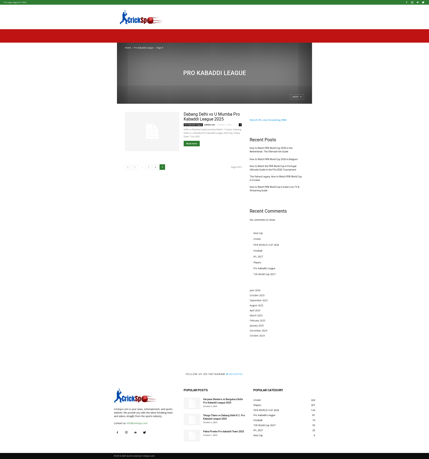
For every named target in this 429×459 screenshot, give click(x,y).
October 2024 (257, 335)
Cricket (257, 238)
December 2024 (258, 330)
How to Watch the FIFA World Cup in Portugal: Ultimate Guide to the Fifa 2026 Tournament (273, 168)
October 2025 (257, 295)
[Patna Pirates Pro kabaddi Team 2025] (192, 436)
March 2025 (256, 315)
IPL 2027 (258, 256)
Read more (191, 143)
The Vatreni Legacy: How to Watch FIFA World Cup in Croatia (276, 178)
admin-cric (209, 124)
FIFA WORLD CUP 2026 (266, 244)
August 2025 (256, 305)
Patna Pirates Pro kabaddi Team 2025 (223, 431)
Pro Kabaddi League (143, 47)
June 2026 (255, 290)
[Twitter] (423, 2)
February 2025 (257, 320)
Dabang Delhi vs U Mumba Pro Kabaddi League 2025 (212, 117)
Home (128, 47)
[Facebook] (406, 2)
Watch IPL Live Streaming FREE (268, 120)
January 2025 (257, 325)
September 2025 (259, 300)
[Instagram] (412, 2)
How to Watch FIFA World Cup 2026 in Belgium (274, 159)
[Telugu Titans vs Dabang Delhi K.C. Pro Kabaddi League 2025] (192, 419)
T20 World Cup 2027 (264, 274)
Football (257, 250)
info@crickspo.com (137, 423)
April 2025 (255, 310)
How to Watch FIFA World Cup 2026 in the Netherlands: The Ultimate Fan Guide (271, 150)
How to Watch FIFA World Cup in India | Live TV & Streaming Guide (274, 189)
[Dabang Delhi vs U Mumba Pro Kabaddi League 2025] (152, 131)
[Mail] (417, 2)
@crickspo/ (234, 374)
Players (257, 262)
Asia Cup (258, 233)
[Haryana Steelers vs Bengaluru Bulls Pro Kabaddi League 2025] (192, 403)
